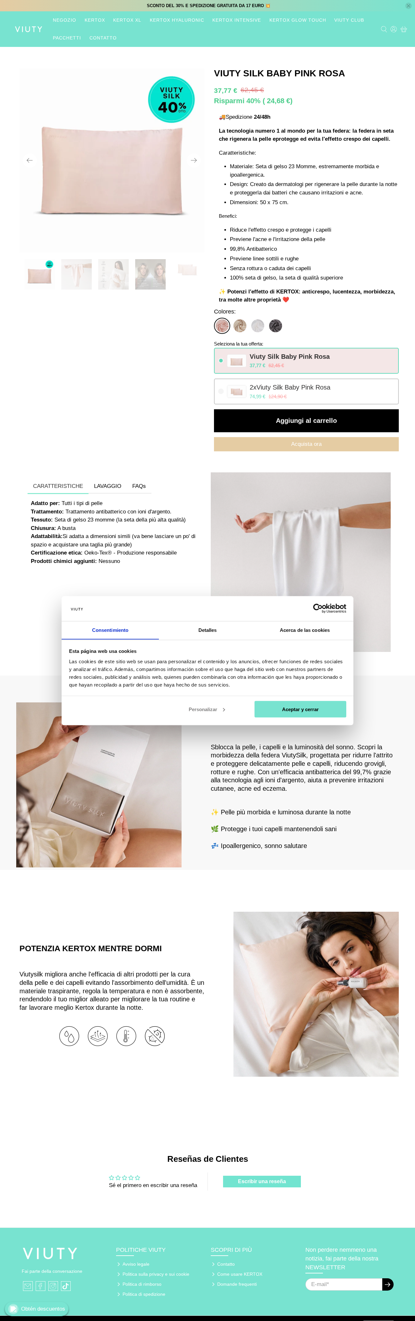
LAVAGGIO (107, 486)
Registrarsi (388, 1284)
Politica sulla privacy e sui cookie (156, 1274)
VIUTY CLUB (349, 20)
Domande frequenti (237, 1284)
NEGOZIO (64, 20)
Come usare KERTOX (239, 1274)
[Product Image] (111, 160)
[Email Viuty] (28, 1286)
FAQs (139, 486)
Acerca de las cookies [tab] (305, 630)
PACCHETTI (67, 37)
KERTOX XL (127, 20)
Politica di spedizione (144, 1294)
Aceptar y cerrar (300, 709)
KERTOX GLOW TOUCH (297, 20)
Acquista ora (306, 444)
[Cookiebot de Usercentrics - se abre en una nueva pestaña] (318, 608)
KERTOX (95, 20)
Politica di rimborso (142, 1284)
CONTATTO (103, 37)
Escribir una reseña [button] (262, 1181)
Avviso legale (136, 1264)
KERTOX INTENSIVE (236, 20)
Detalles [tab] (207, 630)
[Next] (194, 160)
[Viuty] (28, 29)
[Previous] (30, 160)
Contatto (226, 1264)
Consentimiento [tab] (110, 630)
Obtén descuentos (43, 1309)
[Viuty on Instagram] (53, 1286)
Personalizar (203, 709)
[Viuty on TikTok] (66, 1286)
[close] (408, 6)
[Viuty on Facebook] (40, 1286)
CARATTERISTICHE (58, 486)
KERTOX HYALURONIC (177, 20)
